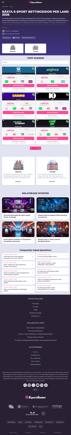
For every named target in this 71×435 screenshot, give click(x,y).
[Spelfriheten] (31, 413)
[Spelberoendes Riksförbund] (40, 406)
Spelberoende (42, 432)
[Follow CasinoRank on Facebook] (24, 385)
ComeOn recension (51, 141)
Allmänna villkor (13, 432)
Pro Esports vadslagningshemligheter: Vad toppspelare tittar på (35, 340)
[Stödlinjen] (57, 406)
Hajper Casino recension (52, 88)
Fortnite (35, 307)
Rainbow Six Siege (35, 313)
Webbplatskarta (57, 432)
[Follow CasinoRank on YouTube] (37, 385)
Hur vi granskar (35, 358)
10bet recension (52, 115)
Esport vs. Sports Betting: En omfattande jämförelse (35, 334)
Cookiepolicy (28, 432)
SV (34, 390)
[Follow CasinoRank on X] (33, 385)
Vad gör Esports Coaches (35, 337)
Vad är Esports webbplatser (35, 328)
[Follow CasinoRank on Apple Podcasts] (45, 385)
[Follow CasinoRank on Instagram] (29, 385)
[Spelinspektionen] (10, 406)
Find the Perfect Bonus (35, 331)
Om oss (35, 352)
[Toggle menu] (3, 2)
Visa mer (34, 148)
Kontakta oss (35, 355)
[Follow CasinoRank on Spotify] (41, 385)
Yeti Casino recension (18, 88)
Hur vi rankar (35, 361)
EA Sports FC (35, 316)
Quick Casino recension (18, 141)
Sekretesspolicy (35, 364)
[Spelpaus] (22, 406)
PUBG (35, 310)
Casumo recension (18, 115)
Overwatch (35, 304)
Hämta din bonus (18, 85)
